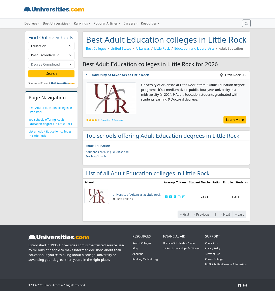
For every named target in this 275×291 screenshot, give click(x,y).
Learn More (235, 119)
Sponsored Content (39, 83)
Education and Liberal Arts (194, 48)
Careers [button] (129, 23)
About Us (137, 254)
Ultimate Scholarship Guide (179, 243)
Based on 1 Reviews (112, 120)
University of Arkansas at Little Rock (119, 75)
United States (121, 48)
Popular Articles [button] (106, 23)
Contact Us (211, 243)
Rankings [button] (81, 23)
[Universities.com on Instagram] (245, 285)
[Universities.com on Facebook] (239, 285)
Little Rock (162, 48)
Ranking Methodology (145, 259)
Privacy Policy (212, 248)
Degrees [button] (30, 23)
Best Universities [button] (55, 23)
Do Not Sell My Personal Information (226, 264)
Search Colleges (141, 243)
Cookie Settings (214, 259)
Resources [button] (149, 23)
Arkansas (143, 48)
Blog (135, 248)
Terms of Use (212, 254)
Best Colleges (96, 48)
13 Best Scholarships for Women (181, 248)
